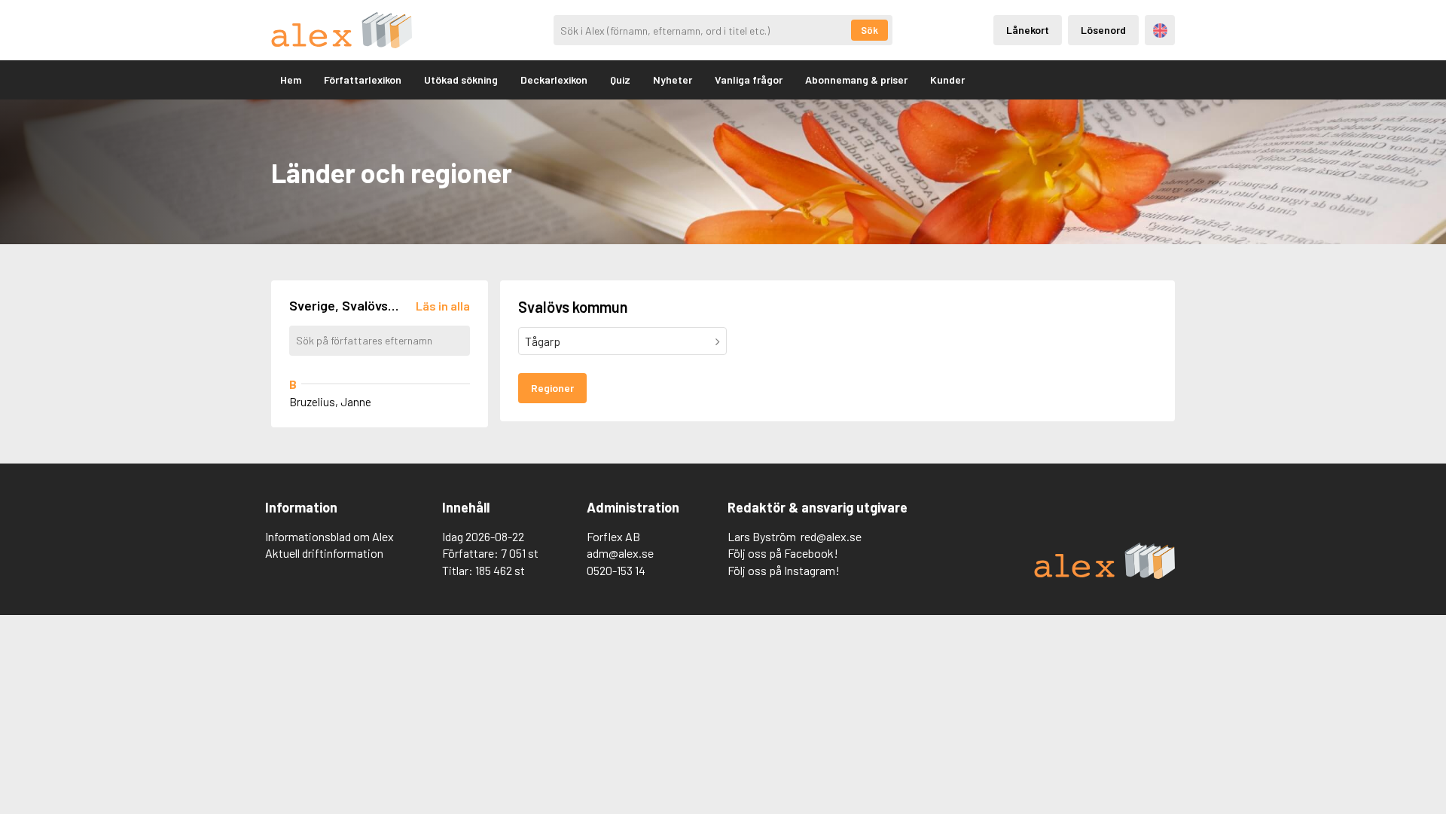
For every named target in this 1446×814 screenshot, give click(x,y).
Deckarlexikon (553, 79)
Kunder (947, 79)
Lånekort (1027, 29)
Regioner (552, 387)
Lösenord (1103, 29)
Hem (290, 79)
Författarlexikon (362, 79)
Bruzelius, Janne (330, 402)
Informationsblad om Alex (329, 536)
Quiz (620, 79)
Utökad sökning (461, 79)
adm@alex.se (620, 553)
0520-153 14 (616, 570)
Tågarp (542, 341)
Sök (869, 30)
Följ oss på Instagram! (784, 570)
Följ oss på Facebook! (783, 553)
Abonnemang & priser (856, 79)
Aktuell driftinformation (324, 553)
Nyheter (672, 79)
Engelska (1160, 30)
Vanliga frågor (748, 79)
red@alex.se (831, 536)
